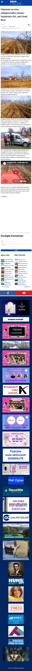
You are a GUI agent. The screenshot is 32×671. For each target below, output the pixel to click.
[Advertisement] (16, 214)
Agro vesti (11, 26)
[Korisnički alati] (29, 25)
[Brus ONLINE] (16, 2)
